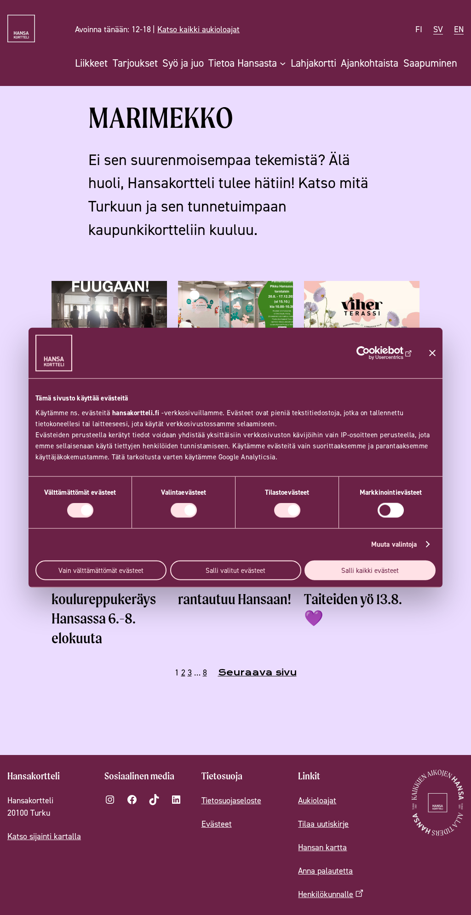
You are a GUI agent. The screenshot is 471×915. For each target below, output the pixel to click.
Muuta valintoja (394, 544)
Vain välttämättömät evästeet (101, 570)
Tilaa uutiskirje (323, 824)
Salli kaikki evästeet (370, 570)
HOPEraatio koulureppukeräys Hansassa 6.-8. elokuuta (104, 608)
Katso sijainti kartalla (44, 836)
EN (459, 29)
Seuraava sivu (257, 672)
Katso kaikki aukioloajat (198, 29)
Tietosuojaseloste (231, 800)
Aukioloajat (317, 800)
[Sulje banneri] (432, 353)
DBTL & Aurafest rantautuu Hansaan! (234, 589)
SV (438, 29)
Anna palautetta (325, 870)
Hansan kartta (322, 847)
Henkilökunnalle (325, 894)
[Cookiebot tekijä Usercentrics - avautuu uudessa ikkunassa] (372, 353)
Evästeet (216, 824)
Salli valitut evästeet (235, 570)
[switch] (184, 510)
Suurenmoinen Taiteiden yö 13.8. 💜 (353, 599)
